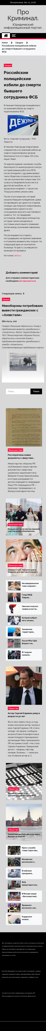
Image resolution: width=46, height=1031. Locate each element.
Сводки (7, 65)
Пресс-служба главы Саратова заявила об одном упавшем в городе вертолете (30, 849)
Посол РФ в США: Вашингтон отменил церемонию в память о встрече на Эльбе (30, 642)
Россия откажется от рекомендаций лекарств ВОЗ (22, 795)
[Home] (6, 35)
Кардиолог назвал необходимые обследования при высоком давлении (29, 918)
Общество (13, 708)
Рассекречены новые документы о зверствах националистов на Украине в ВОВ (23, 457)
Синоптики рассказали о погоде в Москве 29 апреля (24, 835)
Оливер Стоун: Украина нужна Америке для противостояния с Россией (22, 571)
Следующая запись (12, 293)
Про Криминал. (23, 15)
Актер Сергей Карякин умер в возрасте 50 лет (24, 715)
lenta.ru (17, 255)
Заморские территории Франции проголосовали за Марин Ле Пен (30, 630)
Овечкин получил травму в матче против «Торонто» (30, 607)
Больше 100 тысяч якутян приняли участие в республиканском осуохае (24, 530)
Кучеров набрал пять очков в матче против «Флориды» (29, 619)
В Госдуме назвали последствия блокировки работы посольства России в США (28, 653)
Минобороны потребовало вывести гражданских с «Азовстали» (22, 310)
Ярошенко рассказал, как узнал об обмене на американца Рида (30, 906)
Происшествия (15, 450)
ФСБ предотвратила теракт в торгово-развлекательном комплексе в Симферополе (30, 883)
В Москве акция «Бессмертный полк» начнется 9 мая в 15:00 (30, 895)
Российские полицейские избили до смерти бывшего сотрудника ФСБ (22, 84)
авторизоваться (27, 281)
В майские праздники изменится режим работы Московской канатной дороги (30, 872)
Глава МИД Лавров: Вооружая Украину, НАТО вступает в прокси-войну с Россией (29, 596)
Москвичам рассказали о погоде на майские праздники (28, 860)
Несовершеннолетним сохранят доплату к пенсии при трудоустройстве (30, 584)
